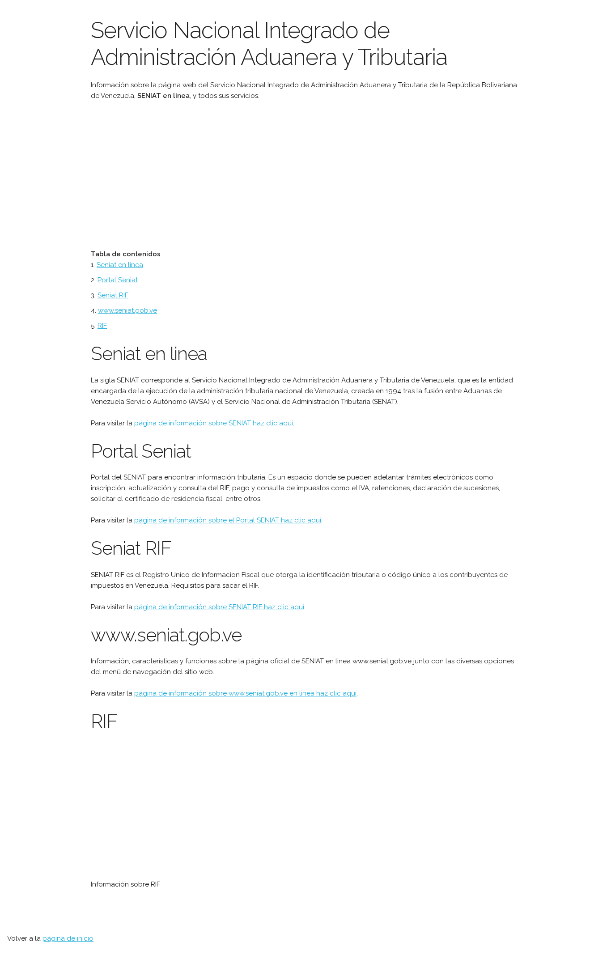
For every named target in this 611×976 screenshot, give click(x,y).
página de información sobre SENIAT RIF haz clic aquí (219, 607)
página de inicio (67, 938)
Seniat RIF (113, 295)
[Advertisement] (254, 175)
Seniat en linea (120, 265)
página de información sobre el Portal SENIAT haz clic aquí (227, 520)
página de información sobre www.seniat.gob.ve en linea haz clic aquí (245, 693)
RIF (102, 326)
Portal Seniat (118, 280)
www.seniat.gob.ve (127, 310)
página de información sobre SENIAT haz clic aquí (213, 423)
